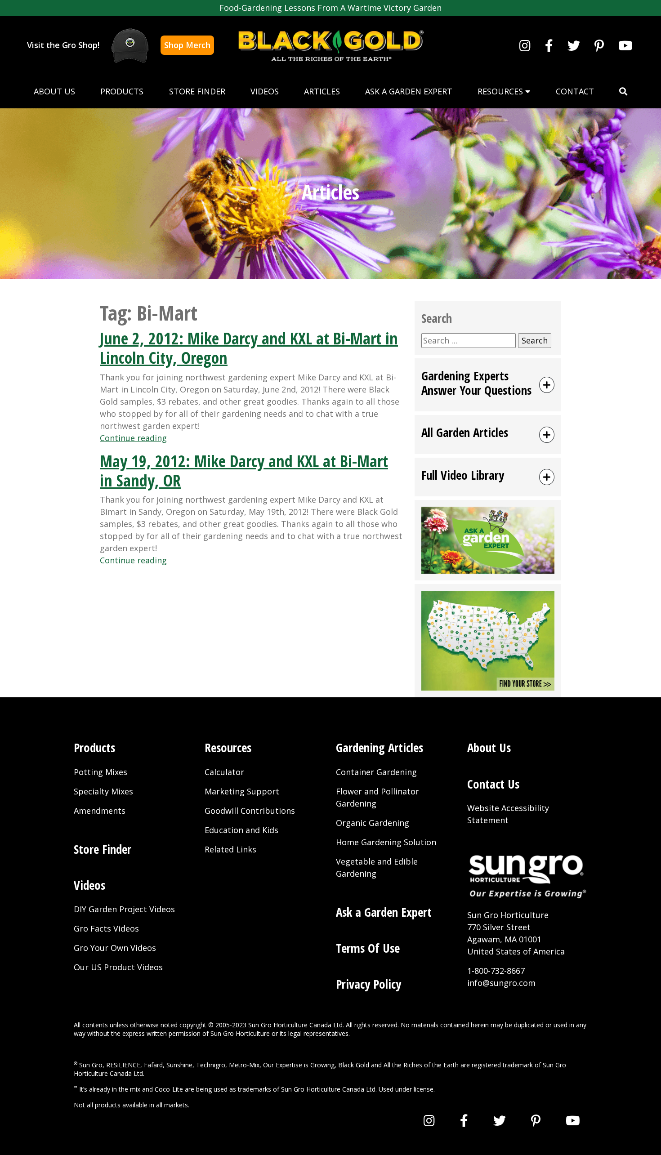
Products (121, 91)
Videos (264, 91)
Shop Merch (187, 45)
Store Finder (197, 91)
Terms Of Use (368, 948)
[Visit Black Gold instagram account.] (525, 45)
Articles (322, 91)
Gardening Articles (379, 747)
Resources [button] (501, 91)
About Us (54, 91)
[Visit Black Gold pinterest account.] (599, 45)
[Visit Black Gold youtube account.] (625, 45)
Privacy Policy (368, 984)
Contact (575, 91)
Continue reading (133, 438)
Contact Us (493, 784)
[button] (623, 91)
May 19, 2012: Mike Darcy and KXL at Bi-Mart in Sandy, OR (244, 470)
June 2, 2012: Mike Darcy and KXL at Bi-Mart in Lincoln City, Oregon (249, 348)
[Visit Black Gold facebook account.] (549, 45)
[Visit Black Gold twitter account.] (573, 45)
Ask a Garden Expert (408, 91)
